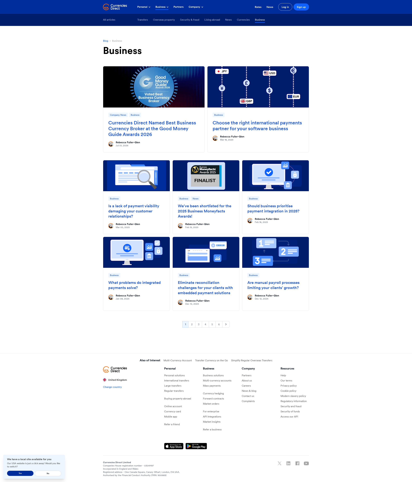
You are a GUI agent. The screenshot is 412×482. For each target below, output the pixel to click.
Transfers (142, 19)
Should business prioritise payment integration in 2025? (273, 208)
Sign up (301, 7)
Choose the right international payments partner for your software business (257, 125)
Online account (173, 406)
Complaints (248, 401)
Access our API (289, 416)
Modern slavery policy (293, 396)
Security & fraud (189, 19)
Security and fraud (291, 406)
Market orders (211, 403)
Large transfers (172, 385)
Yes (20, 473)
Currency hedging (213, 393)
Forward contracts (213, 398)
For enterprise (211, 411)
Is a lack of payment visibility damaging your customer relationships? (133, 211)
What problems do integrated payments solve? (134, 285)
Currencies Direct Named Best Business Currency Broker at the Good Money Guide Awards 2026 (152, 128)
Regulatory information (294, 401)
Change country (112, 386)
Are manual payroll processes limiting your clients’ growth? (273, 285)
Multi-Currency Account (178, 360)
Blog (105, 40)
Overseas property (164, 19)
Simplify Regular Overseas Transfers (251, 360)
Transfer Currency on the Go (211, 360)
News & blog (249, 390)
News (270, 7)
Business (160, 6)
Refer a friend (172, 424)
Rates (258, 7)
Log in (285, 7)
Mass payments (212, 385)
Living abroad (212, 19)
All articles (109, 19)
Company (195, 6)
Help (283, 375)
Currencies (243, 19)
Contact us (248, 396)
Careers (246, 385)
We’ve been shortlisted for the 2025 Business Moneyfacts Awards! (204, 211)
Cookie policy (288, 390)
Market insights (211, 421)
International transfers (176, 380)
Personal (142, 6)
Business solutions (213, 375)
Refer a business (212, 429)
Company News (118, 114)
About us (247, 380)
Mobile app (170, 416)
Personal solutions (174, 375)
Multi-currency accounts (217, 380)
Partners (178, 6)
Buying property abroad (177, 398)
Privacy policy (289, 385)
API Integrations (212, 416)
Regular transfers (174, 390)
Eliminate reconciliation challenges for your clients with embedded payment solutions (205, 287)
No (48, 473)
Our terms (286, 380)
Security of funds (290, 411)
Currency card (172, 411)
